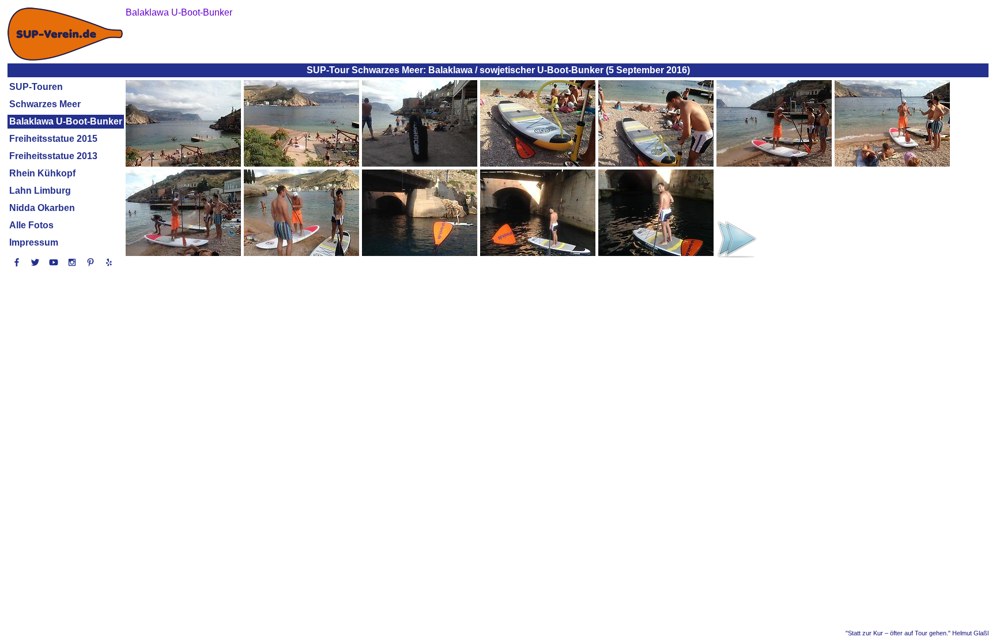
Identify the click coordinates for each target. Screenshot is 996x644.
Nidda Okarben (42, 208)
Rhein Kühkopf (42, 173)
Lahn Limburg (40, 190)
